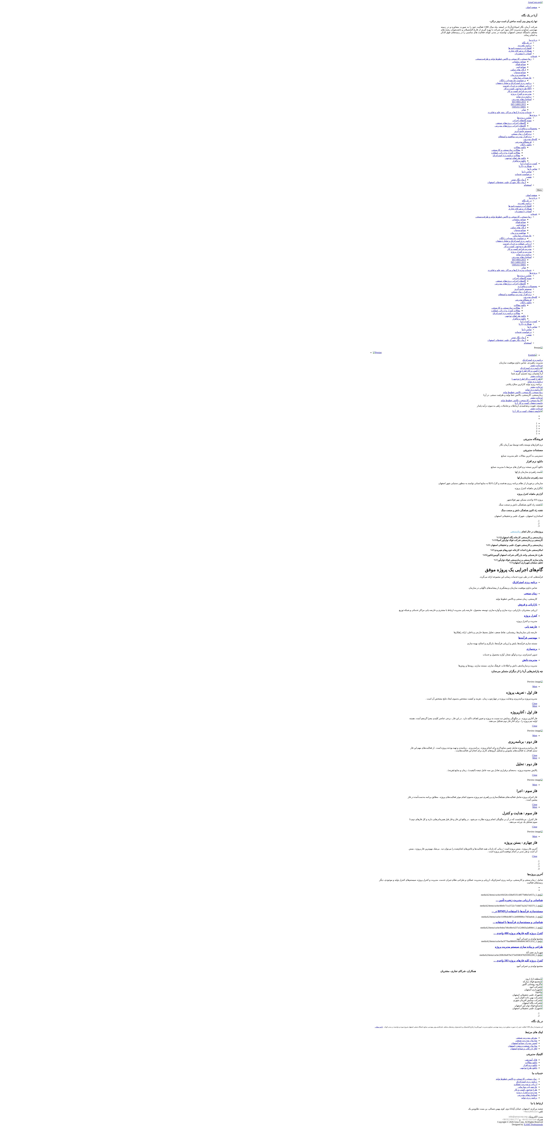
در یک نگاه (527, 200)
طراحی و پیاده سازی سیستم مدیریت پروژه (519, 946)
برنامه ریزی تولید (529, 1098)
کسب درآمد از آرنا (528, 321)
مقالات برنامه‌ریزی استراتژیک (506, 313)
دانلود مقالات (520, 305)
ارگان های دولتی (518, 227)
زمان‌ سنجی (530, 593)
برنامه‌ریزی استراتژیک (532, 360)
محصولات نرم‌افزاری (527, 286)
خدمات (534, 214)
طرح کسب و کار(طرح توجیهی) (528, 371)
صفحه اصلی (531, 195)
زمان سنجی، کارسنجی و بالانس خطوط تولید (516, 1079)
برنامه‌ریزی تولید (524, 254)
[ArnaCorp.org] (535, 2)
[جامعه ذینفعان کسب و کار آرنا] (528, 411)
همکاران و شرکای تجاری (520, 208)
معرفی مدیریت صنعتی (526, 1038)
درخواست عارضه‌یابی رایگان (512, 238)
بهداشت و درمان (518, 233)
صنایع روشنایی (519, 219)
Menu (539, 190)
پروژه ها (533, 273)
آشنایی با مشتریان (523, 211)
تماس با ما (532, 327)
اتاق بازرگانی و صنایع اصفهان (523, 1048)
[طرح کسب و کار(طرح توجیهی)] (527, 379)
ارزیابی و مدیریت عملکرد (525, 1084)
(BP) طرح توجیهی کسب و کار (518, 246)
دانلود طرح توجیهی (528, 1068)
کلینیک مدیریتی (530, 297)
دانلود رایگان (526, 302)
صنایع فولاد (521, 222)
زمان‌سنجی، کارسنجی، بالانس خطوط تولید (523, 392)
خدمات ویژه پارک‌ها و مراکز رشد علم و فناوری (510, 270)
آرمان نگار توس (518, 337)
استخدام (528, 343)
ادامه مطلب (379, 1027)
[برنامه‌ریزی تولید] (534, 389)
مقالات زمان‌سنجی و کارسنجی (505, 308)
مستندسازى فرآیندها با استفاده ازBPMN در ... (517, 911)
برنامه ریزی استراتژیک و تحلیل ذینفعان (514, 241)
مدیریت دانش (529, 660)
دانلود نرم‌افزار (519, 318)
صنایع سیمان (520, 230)
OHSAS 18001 (519, 265)
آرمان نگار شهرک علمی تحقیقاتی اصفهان (506, 340)
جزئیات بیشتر (536, 365)
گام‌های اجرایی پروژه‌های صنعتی (511, 281)
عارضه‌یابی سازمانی (522, 235)
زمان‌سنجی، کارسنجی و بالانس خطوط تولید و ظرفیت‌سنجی (503, 217)
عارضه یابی (531, 626)
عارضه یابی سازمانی (527, 1087)
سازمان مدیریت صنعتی (526, 1040)
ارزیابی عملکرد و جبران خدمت (517, 243)
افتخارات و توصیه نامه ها (520, 206)
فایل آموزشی (531, 1060)
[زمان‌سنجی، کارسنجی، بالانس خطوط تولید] (522, 400)
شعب (529, 335)
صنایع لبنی (521, 225)
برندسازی (531, 648)
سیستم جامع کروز (523, 289)
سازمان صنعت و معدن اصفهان (522, 1046)
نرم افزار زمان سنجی (521, 292)
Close (534, 703)
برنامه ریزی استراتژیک (525, 582)
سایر (523, 267)
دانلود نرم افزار (530, 1065)
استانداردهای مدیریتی (522, 257)
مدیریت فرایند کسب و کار (519, 249)
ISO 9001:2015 (519, 259)
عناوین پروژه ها (524, 275)
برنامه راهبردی (525, 203)
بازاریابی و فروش (527, 604)
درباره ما (533, 198)
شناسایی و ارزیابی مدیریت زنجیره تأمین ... (519, 900)
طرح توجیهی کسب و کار (525, 1089)
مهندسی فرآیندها (527, 637)
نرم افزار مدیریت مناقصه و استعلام (515, 294)
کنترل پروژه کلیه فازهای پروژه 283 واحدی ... (518, 960)
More (534, 686)
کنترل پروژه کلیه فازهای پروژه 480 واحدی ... (518, 933)
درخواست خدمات (523, 332)
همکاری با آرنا (525, 324)
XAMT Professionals (533, 1124)
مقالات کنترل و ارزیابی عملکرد (505, 310)
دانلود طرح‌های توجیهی (515, 316)
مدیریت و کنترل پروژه (521, 252)
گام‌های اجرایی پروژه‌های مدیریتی (510, 283)
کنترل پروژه (530, 615)
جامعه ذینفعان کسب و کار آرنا (529, 403)
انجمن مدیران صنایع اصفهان (524, 1043)
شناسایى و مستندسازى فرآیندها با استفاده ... (518, 922)
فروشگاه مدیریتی (523, 300)
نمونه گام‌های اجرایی (522, 278)
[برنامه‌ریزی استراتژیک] (531, 368)
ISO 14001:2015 (518, 262)
